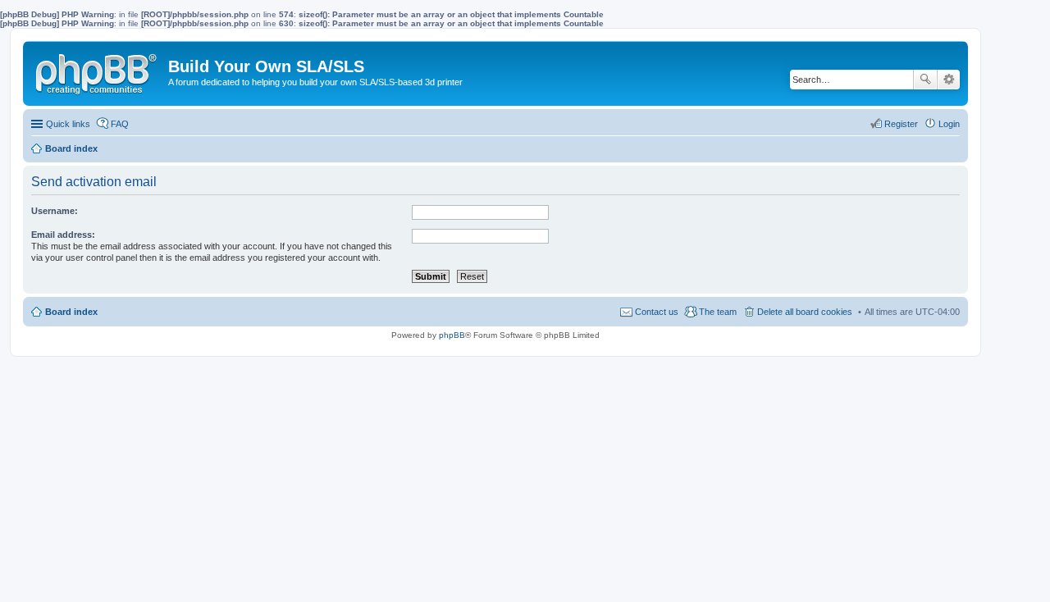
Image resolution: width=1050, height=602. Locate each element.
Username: (54, 211)
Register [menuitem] (901, 124)
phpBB (452, 335)
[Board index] (97, 70)
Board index (71, 312)
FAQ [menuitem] (120, 124)
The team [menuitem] (718, 312)
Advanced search (949, 79)
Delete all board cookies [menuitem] (804, 312)
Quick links (68, 124)
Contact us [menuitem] (656, 312)
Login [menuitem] (949, 124)
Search (925, 79)
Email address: (63, 234)
